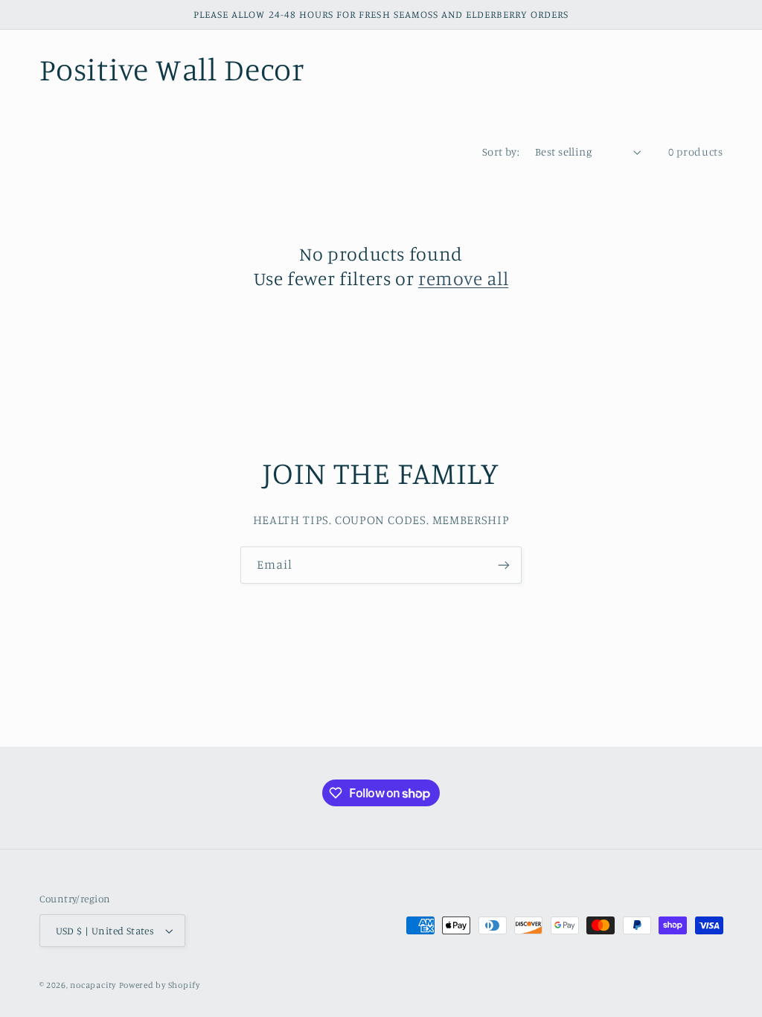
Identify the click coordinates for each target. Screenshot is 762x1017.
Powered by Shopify (159, 985)
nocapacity (92, 985)
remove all (463, 278)
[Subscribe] (504, 564)
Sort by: (500, 151)
